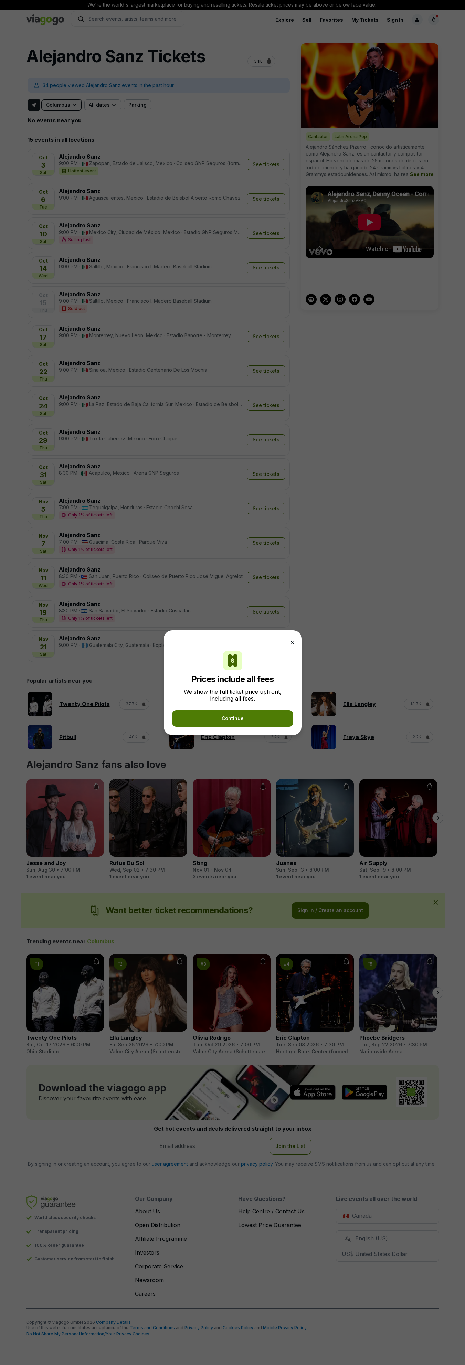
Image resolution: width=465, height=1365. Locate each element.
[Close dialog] (292, 642)
